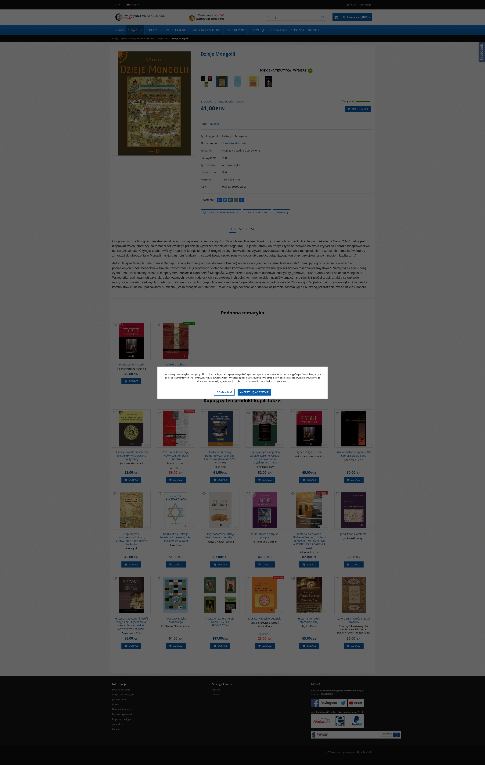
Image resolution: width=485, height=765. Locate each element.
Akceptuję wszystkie (254, 392)
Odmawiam (224, 392)
